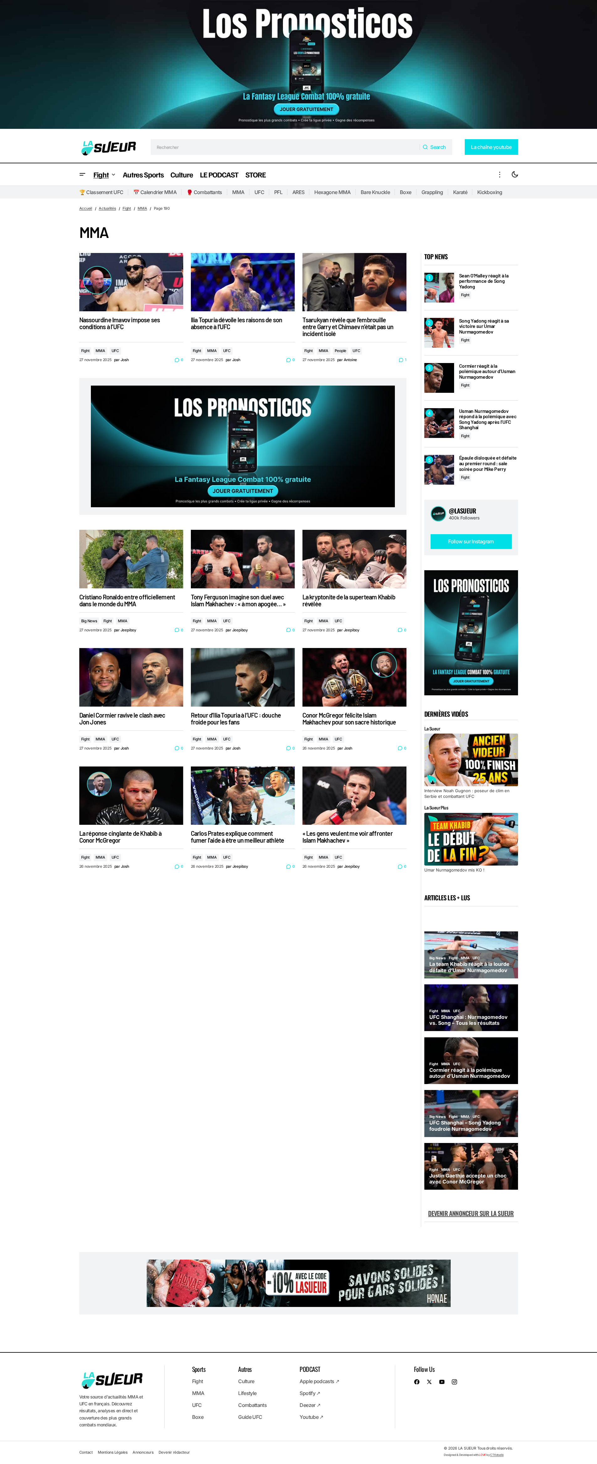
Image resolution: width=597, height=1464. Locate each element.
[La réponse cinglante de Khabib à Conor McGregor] (131, 795)
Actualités (107, 208)
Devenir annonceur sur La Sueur (471, 1213)
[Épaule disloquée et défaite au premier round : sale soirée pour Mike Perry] (439, 470)
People (341, 350)
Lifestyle (247, 1393)
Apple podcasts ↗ (319, 1381)
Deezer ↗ (310, 1405)
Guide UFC (250, 1417)
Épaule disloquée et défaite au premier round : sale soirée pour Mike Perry (488, 463)
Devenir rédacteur (174, 1452)
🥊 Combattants (204, 192)
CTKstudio (497, 1454)
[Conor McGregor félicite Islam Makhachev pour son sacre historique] (354, 677)
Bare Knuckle (375, 192)
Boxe (405, 192)
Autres (244, 1369)
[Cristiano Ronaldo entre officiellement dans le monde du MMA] (131, 559)
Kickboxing (489, 192)
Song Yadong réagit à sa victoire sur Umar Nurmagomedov (484, 326)
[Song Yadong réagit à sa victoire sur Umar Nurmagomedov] (439, 333)
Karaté (460, 192)
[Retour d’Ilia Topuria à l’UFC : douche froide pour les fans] (243, 677)
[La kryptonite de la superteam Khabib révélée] (354, 559)
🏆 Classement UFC (101, 192)
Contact (86, 1452)
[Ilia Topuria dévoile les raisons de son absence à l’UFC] (243, 282)
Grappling (432, 192)
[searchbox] (285, 147)
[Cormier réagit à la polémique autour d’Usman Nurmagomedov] (439, 378)
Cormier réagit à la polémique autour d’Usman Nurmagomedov (487, 371)
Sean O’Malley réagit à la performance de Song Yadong (484, 281)
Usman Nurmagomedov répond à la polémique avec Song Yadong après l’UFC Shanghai (488, 419)
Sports (198, 1369)
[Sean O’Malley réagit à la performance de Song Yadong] (439, 288)
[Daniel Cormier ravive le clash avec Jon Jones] (131, 677)
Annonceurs (143, 1452)
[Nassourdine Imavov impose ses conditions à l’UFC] (131, 282)
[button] (82, 174)
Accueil (85, 208)
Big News (89, 621)
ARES (298, 192)
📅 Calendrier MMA (154, 192)
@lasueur (462, 510)
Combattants (252, 1405)
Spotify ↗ (310, 1393)
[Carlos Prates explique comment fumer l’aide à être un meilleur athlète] (243, 795)
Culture (246, 1381)
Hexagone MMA (332, 192)
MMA (238, 192)
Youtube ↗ (311, 1417)
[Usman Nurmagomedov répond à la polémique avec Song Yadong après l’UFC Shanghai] (439, 423)
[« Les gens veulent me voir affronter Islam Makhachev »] (354, 795)
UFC (259, 192)
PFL (278, 192)
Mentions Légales (113, 1452)
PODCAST (310, 1369)
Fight (127, 208)
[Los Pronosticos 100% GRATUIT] (298, 65)
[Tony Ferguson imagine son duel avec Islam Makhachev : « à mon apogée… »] (243, 559)
